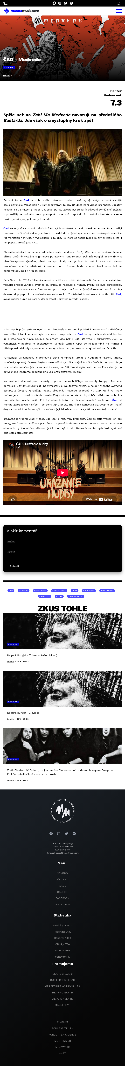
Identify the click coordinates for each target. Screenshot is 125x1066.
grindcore (89, 591)
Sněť (62, 1053)
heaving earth (62, 992)
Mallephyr (62, 1004)
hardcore (44, 596)
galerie (62, 891)
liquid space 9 (62, 973)
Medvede (23, 591)
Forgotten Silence (62, 1034)
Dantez (6, 75)
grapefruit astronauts (62, 986)
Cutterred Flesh (62, 980)
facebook (62, 898)
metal (59, 596)
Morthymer (62, 1040)
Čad (26, 200)
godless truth (62, 1028)
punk (74, 591)
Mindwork (62, 1047)
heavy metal (107, 591)
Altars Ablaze (62, 998)
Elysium (62, 1022)
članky (62, 879)
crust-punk (40, 591)
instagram (62, 904)
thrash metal (75, 596)
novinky (62, 873)
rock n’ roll (59, 591)
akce (62, 885)
